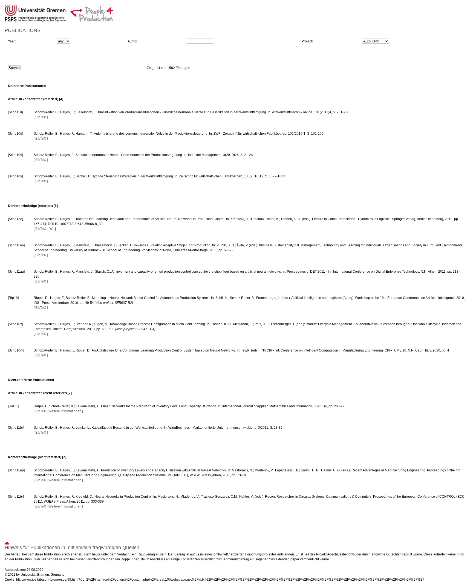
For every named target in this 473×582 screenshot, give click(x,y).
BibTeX (40, 117)
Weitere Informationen (64, 411)
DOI (51, 229)
